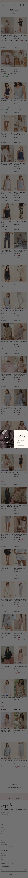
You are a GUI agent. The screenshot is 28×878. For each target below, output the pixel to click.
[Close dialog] (27, 430)
